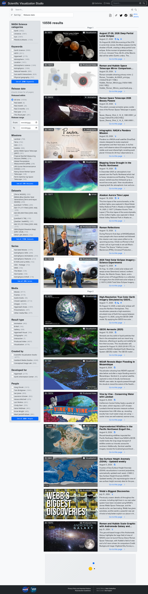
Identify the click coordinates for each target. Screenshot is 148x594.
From (15, 122)
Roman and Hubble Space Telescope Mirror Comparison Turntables (115, 67)
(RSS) (135, 14)
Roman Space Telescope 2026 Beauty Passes (115, 99)
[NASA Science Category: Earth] (116, 39)
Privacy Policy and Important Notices (79, 588)
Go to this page (116, 59)
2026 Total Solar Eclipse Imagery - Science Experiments (117, 261)
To (14, 128)
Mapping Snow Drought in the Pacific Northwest (115, 164)
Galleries (98, 3)
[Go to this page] (71, 46)
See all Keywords (25, 81)
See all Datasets (25, 239)
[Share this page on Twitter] (121, 15)
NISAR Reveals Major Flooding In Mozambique (117, 363)
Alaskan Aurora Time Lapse (114, 195)
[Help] (11, 9)
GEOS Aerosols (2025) (111, 329)
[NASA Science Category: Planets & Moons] (118, 39)
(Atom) (136, 16)
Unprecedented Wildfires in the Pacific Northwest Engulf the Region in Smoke (116, 427)
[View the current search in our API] (110, 15)
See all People (25, 418)
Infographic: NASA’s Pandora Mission (115, 131)
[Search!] (144, 3)
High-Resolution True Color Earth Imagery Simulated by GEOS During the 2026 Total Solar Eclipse (117, 298)
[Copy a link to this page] (116, 15)
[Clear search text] (140, 3)
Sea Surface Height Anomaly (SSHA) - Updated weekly (114, 460)
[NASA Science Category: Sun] (121, 39)
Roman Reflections (109, 227)
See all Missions (25, 183)
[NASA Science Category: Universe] (116, 71)
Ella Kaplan (108, 590)
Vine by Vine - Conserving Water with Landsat (116, 395)
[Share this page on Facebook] (126, 15)
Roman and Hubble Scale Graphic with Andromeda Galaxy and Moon (117, 525)
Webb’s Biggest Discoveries (114, 491)
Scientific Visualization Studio (25, 3)
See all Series (25, 281)
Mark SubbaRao (110, 588)
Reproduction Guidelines (83, 590)
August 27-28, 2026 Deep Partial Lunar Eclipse (116, 34)
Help (108, 3)
